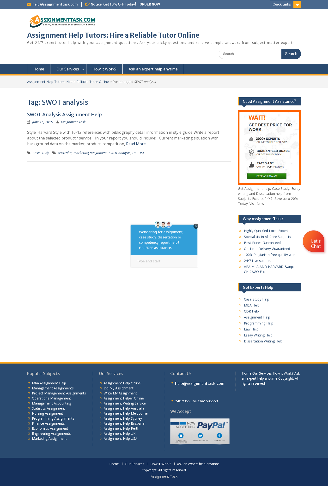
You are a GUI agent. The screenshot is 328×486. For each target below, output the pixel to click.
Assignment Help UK (119, 433)
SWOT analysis (119, 152)
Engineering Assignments (51, 433)
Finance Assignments (48, 423)
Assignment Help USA (120, 438)
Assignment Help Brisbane (124, 423)
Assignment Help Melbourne (126, 413)
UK (134, 152)
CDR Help (251, 311)
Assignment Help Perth (121, 428)
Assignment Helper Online (124, 398)
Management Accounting (51, 403)
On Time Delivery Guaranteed (267, 248)
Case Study (41, 152)
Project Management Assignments (59, 393)
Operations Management (51, 398)
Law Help (251, 329)
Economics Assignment (50, 428)
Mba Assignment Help (49, 383)
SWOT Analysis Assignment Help (64, 114)
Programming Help (258, 323)
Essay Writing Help (258, 335)
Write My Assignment (120, 393)
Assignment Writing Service (125, 403)
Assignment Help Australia (124, 408)
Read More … (137, 143)
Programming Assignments (53, 418)
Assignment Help (257, 317)
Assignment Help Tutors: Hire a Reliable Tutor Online (113, 35)
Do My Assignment (119, 388)
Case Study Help (256, 299)
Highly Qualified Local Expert (266, 230)
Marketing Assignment (49, 438)
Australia (65, 152)
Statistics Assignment (48, 408)
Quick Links (282, 4)
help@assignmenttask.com (55, 4)
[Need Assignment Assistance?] (269, 183)
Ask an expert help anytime (153, 69)
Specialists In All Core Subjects (267, 236)
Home (38, 69)
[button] (314, 255)
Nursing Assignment (47, 413)
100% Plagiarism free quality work (270, 254)
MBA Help (252, 305)
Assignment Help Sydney (123, 418)
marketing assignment (90, 152)
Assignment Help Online (122, 383)
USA (142, 152)
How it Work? (104, 69)
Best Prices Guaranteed (262, 242)
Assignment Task (73, 122)
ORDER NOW (150, 4)
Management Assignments (53, 388)
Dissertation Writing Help (263, 341)
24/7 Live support (257, 260)
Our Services (67, 69)
